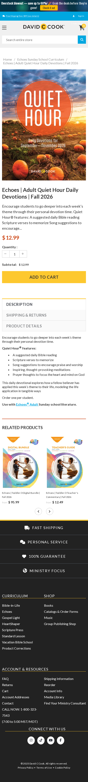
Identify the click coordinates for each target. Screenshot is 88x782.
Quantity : (9, 247)
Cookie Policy (62, 767)
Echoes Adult (27, 404)
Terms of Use (44, 767)
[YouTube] (50, 740)
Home (7, 59)
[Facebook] (60, 740)
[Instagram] (31, 740)
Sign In (81, 16)
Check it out (49, 8)
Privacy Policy (25, 767)
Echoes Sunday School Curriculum (40, 59)
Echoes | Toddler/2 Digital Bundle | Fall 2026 (21, 495)
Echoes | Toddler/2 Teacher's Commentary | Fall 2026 (62, 495)
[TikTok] (41, 740)
